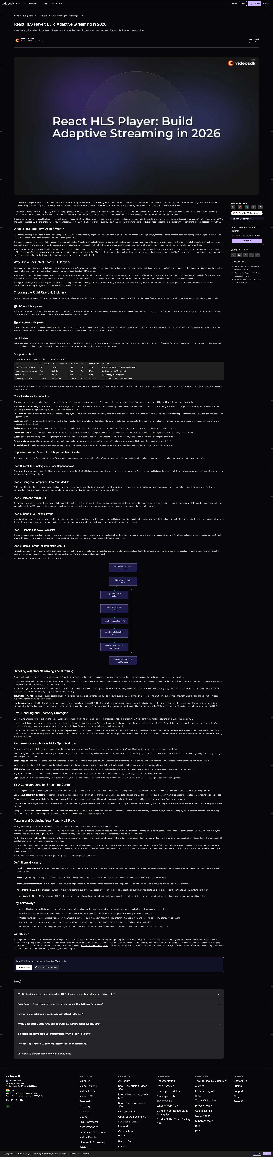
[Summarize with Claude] (240, 207)
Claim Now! (247, 241)
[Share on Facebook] (245, 255)
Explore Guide (24, 967)
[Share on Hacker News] (251, 255)
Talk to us (233, 3)
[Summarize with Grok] (260, 207)
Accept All (267, 1154)
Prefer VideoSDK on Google (248, 213)
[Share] (257, 255)
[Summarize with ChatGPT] (233, 207)
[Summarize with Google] (253, 207)
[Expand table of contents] (251, 218)
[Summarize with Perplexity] (247, 207)
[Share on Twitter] (233, 255)
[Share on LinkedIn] (239, 255)
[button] (243, 3)
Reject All (257, 1154)
